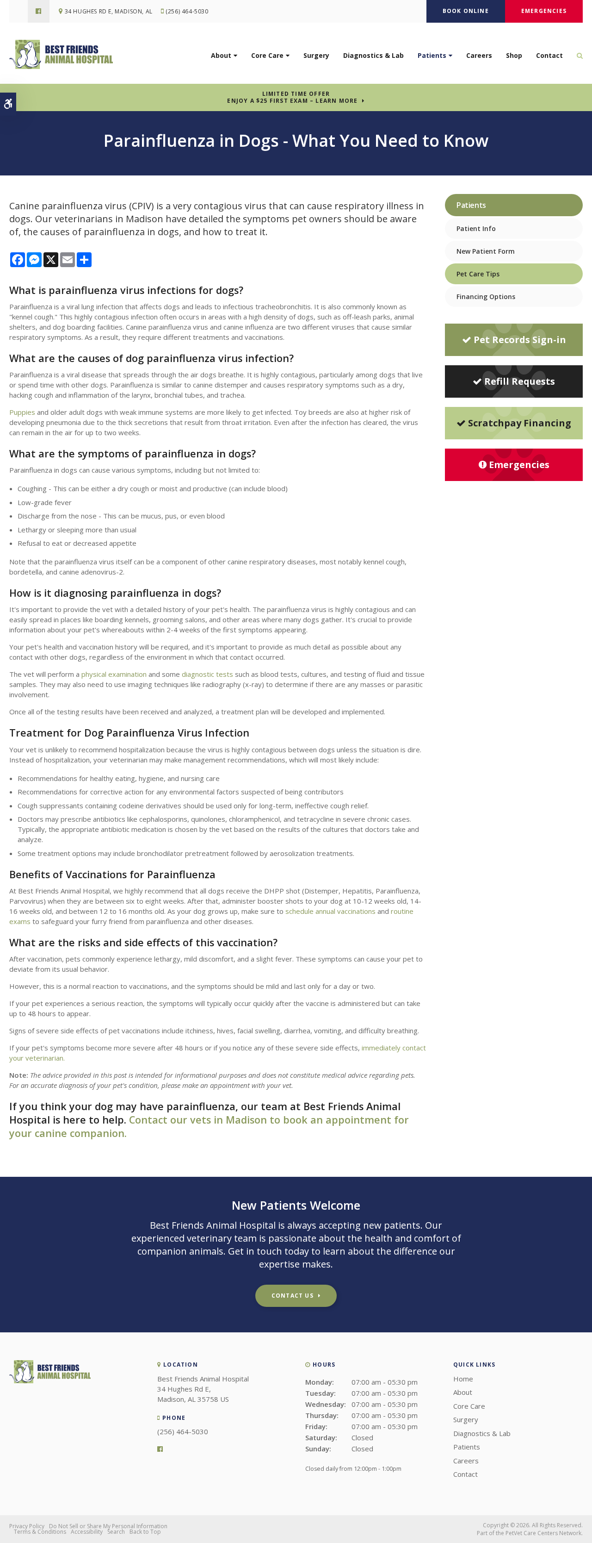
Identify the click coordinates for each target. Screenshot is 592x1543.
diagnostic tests (207, 674)
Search (116, 1532)
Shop (514, 55)
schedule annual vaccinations (330, 911)
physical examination (113, 674)
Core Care (267, 55)
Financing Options (485, 296)
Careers (479, 55)
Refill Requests (519, 381)
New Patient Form (485, 251)
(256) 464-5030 (187, 11)
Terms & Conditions (40, 1532)
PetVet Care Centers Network (543, 1533)
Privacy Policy (26, 1526)
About (221, 55)
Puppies (22, 412)
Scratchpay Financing (519, 423)
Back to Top (145, 1532)
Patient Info (476, 228)
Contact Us (292, 1295)
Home (463, 1378)
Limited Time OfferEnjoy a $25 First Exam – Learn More (292, 97)
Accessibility (87, 1532)
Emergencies (544, 11)
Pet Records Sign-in (520, 339)
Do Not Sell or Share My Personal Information (108, 1526)
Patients (432, 55)
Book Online (466, 11)
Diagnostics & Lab (373, 55)
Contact (549, 55)
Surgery (316, 55)
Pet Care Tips (478, 273)
